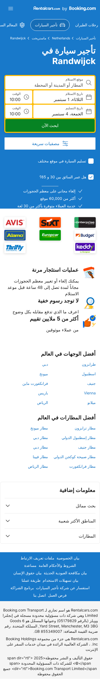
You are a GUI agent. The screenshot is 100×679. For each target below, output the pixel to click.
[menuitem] (50, 25)
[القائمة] (10, 8)
